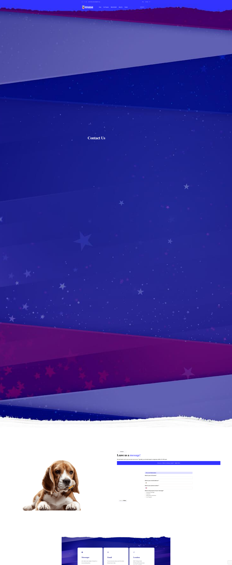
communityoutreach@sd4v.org (94, 1)
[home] (88, 7)
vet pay (146, 1)
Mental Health (114, 7)
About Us (120, 7)
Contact (131, 7)
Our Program (106, 7)
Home (100, 7)
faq (143, 1)
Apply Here (177, 463)
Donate (126, 7)
